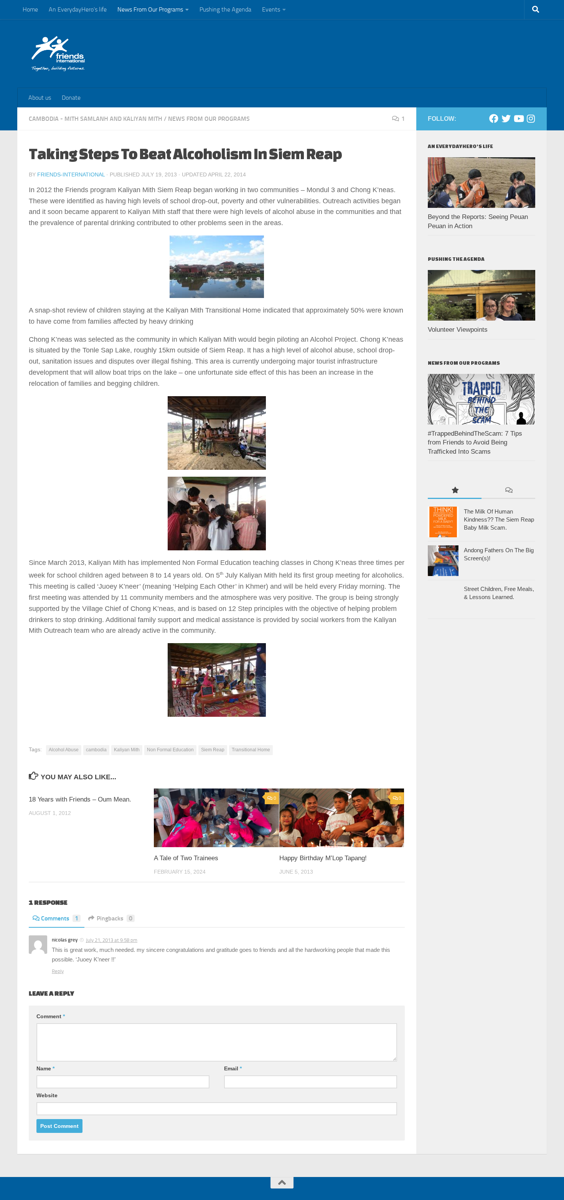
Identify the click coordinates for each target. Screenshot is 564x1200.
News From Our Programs (150, 9)
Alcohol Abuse (64, 749)
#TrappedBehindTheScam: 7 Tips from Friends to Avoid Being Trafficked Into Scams (475, 442)
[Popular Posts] (455, 490)
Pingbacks (114, 918)
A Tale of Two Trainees (186, 858)
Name (45, 1068)
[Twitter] (506, 118)
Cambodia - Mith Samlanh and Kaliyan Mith (95, 118)
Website (47, 1095)
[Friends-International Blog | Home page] (58, 54)
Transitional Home (251, 749)
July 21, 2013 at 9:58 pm (111, 940)
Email (233, 1068)
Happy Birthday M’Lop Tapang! (323, 858)
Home (30, 9)
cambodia (96, 749)
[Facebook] (493, 118)
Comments (59, 918)
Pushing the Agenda (225, 9)
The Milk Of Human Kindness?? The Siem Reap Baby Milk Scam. (499, 519)
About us (39, 97)
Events (271, 9)
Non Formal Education (170, 749)
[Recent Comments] (508, 490)
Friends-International (71, 174)
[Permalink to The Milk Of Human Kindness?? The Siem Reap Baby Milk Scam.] (443, 522)
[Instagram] (530, 118)
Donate (71, 97)
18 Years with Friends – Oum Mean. (80, 799)
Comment (50, 1016)
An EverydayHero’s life (78, 9)
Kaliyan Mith (127, 749)
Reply (58, 971)
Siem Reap (212, 749)
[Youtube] (518, 118)
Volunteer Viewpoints (458, 329)
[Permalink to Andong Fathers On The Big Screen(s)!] (443, 560)
